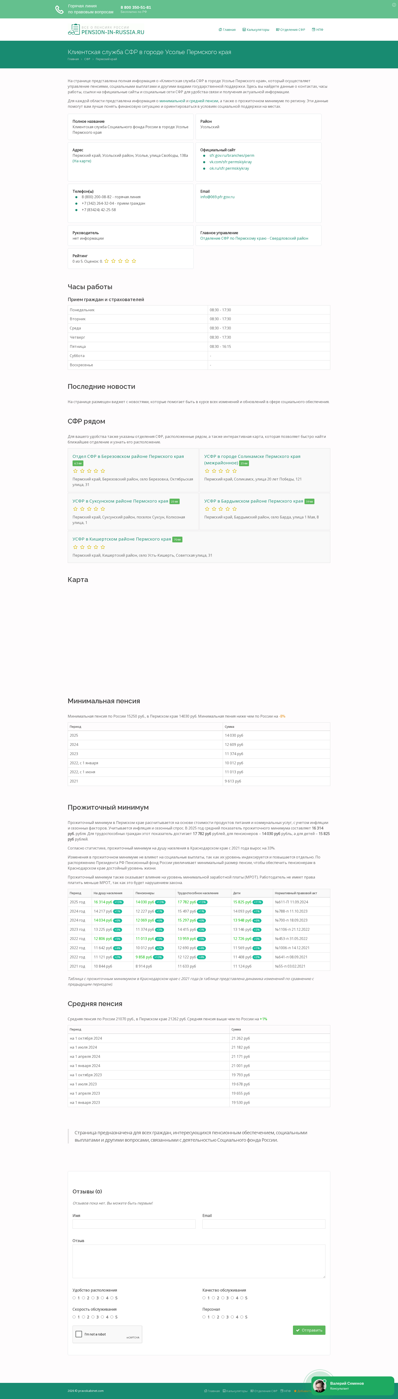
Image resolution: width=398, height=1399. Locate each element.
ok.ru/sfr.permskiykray (229, 168)
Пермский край (106, 59)
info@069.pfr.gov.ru (217, 196)
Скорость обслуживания (95, 1309)
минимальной (172, 100)
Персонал (211, 1309)
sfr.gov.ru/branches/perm (232, 155)
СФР (87, 59)
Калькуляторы (257, 29)
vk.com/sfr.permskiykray (231, 161)
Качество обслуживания (224, 1290)
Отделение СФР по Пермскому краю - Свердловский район (254, 238)
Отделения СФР (292, 29)
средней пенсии (203, 100)
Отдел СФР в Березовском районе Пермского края (128, 456)
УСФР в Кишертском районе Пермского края (122, 539)
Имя (76, 1215)
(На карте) (82, 160)
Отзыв (78, 1240)
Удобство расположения (95, 1290)
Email (207, 1215)
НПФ (319, 29)
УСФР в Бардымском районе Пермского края (254, 501)
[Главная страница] (106, 29)
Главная (229, 29)
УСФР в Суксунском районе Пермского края (121, 501)
